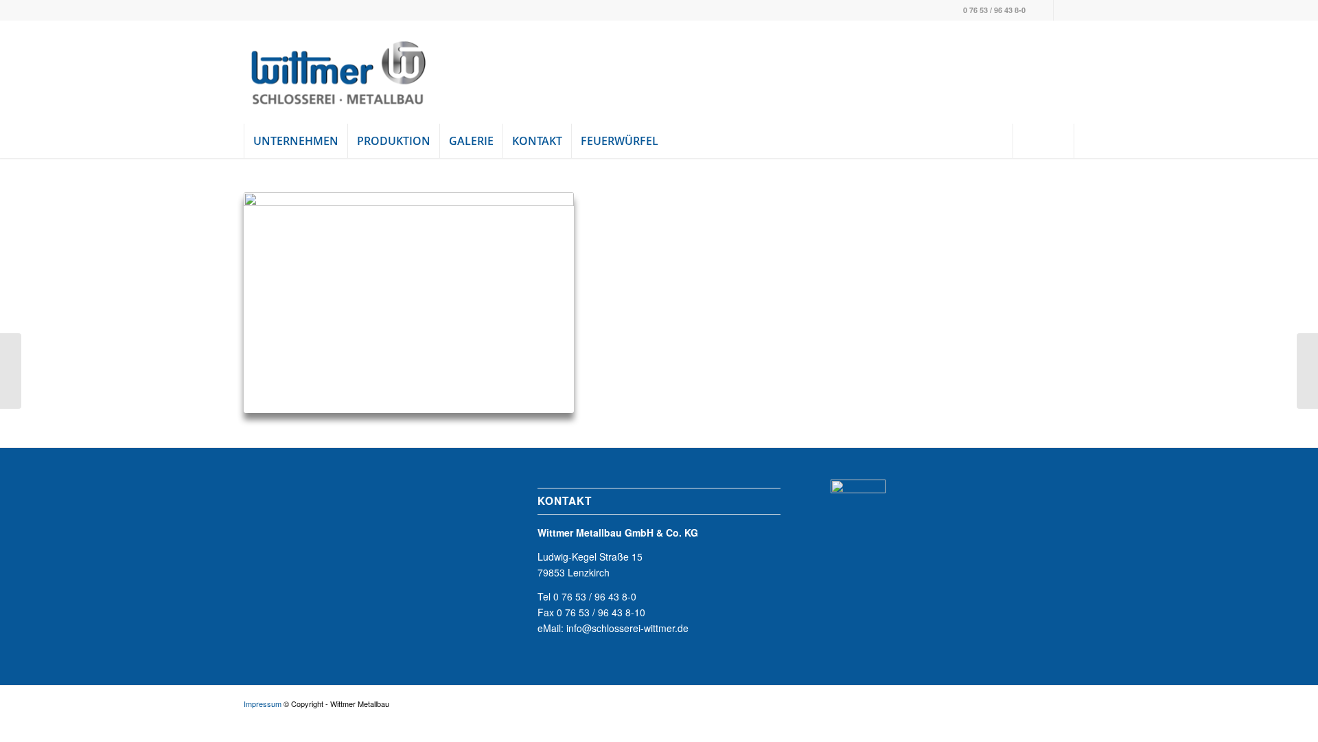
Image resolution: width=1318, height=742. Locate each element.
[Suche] (1043, 141)
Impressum (262, 703)
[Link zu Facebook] (1043, 10)
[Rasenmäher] (10, 371)
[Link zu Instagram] (1064, 10)
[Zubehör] (1307, 371)
